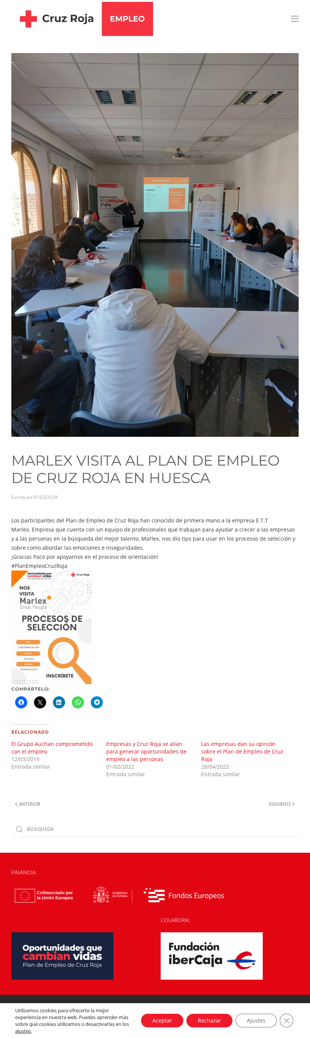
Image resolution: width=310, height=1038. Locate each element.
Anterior (29, 804)
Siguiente (280, 804)
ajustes (23, 1030)
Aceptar (162, 1020)
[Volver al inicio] (82, 19)
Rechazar (209, 1020)
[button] (295, 19)
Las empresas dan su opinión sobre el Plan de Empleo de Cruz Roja (242, 751)
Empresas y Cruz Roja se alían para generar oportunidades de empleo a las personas (146, 751)
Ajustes (256, 1020)
